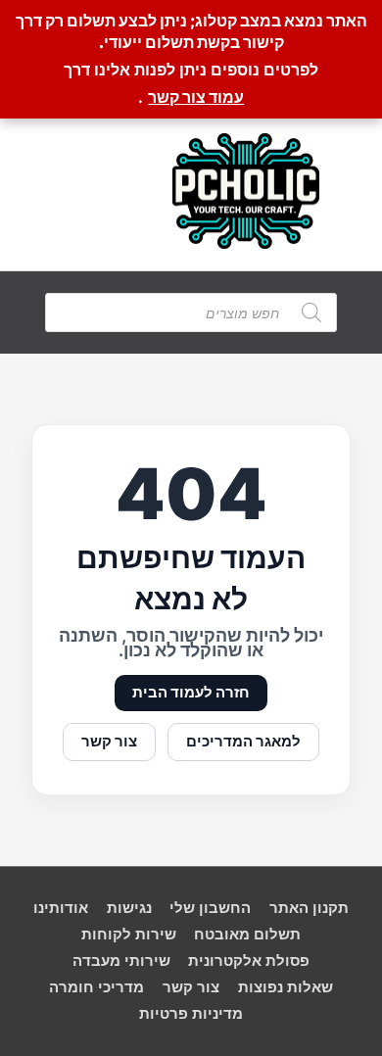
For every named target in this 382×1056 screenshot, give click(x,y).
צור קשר (109, 741)
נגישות (129, 908)
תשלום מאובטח (247, 934)
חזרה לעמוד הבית (191, 692)
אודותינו (60, 908)
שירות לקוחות (128, 934)
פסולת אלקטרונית (249, 961)
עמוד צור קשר (196, 97)
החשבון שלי (210, 908)
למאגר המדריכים (243, 741)
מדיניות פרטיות (191, 1014)
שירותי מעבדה (121, 961)
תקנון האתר (309, 908)
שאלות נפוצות (285, 987)
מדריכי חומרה (96, 987)
